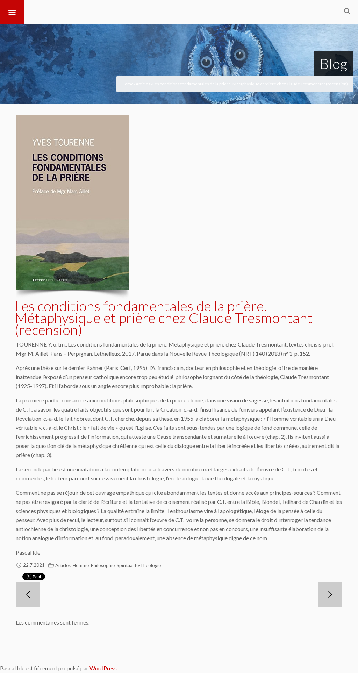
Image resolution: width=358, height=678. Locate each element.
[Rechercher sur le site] (347, 10)
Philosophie (103, 565)
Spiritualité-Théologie (139, 565)
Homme (81, 565)
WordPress (103, 668)
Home (128, 83)
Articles (143, 83)
